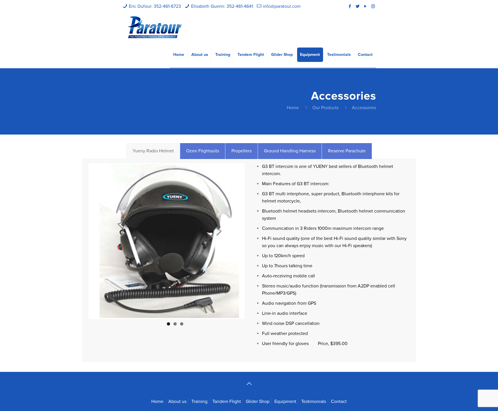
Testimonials (313, 401)
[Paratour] (155, 27)
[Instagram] (373, 6)
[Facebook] (350, 6)
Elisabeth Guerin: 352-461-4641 (222, 6)
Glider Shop (257, 401)
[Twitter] (357, 6)
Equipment (285, 401)
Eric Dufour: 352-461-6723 (155, 6)
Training (199, 401)
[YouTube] (365, 6)
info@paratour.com (282, 6)
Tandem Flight (226, 401)
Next (252, 241)
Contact (339, 401)
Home (293, 108)
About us (177, 401)
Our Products (325, 108)
